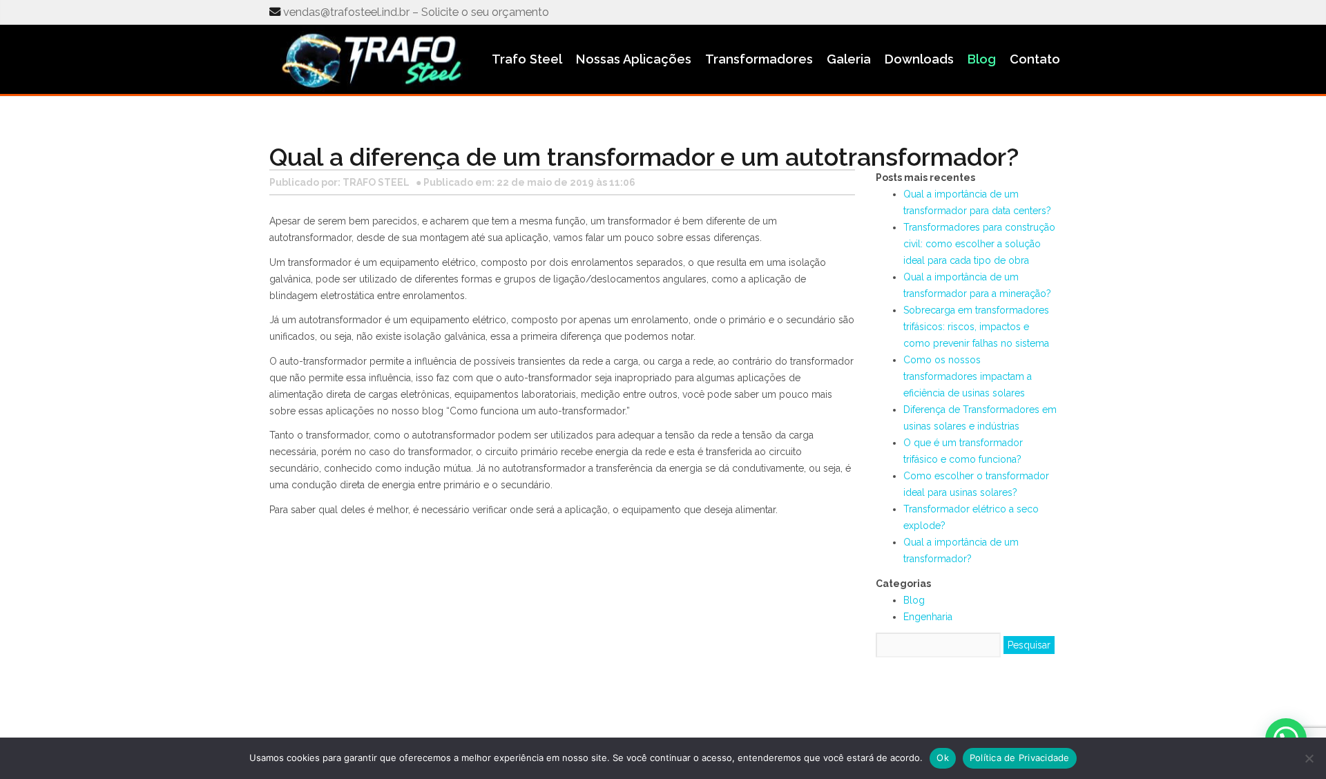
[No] (1309, 758)
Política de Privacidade (1020, 757)
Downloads (919, 59)
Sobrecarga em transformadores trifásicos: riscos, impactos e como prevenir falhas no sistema (976, 327)
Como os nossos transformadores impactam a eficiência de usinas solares (967, 376)
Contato (1035, 59)
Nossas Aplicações (633, 59)
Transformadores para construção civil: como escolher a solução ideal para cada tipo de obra (979, 244)
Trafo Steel (527, 59)
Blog (982, 59)
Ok (942, 757)
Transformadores (759, 59)
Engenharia (927, 616)
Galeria (849, 59)
